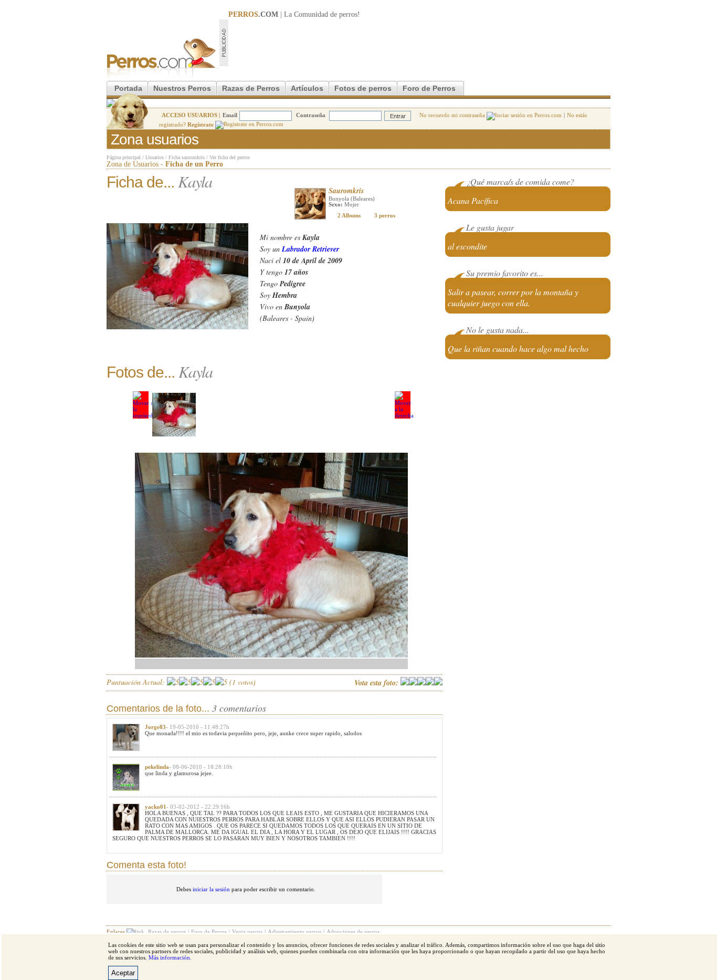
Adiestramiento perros (294, 932)
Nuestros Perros (182, 88)
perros (348, 14)
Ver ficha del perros (229, 157)
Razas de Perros (251, 88)
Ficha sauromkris (186, 157)
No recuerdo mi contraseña (453, 115)
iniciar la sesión (211, 889)
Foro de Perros (429, 88)
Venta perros (247, 932)
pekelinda (157, 767)
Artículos (307, 88)
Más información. (170, 957)
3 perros (384, 215)
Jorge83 (155, 727)
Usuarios (154, 157)
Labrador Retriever (310, 249)
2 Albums (349, 215)
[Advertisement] (419, 42)
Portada (128, 88)
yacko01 (155, 807)
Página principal (124, 157)
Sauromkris (346, 190)
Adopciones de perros (352, 932)
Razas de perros (167, 932)
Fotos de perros (363, 88)
